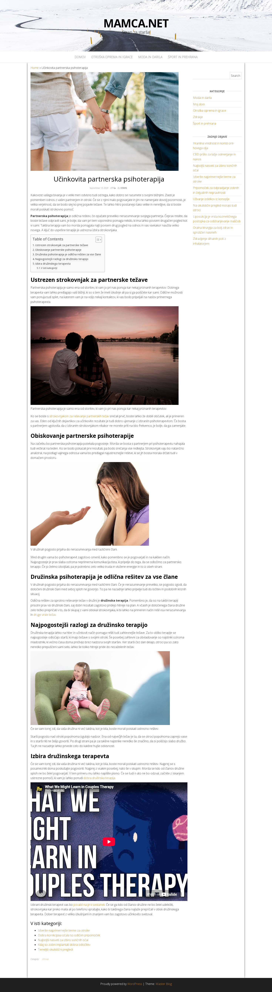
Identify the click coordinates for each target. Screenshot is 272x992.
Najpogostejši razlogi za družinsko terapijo (61, 259)
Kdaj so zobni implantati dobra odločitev (64, 945)
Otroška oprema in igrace (112, 57)
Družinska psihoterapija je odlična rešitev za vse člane (68, 254)
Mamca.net (136, 23)
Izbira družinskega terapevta (52, 263)
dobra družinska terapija (99, 778)
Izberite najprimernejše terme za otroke (64, 930)
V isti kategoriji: (49, 268)
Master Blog (164, 984)
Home (35, 68)
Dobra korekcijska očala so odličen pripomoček (69, 935)
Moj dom (199, 104)
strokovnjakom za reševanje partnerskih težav (79, 416)
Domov (80, 57)
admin (123, 188)
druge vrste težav (44, 615)
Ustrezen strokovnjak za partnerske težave (61, 245)
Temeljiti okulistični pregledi (55, 949)
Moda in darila (150, 57)
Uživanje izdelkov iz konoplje (211, 199)
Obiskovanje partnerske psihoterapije (58, 249)
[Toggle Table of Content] (97, 239)
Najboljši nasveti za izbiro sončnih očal (63, 940)
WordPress (134, 984)
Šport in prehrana (183, 57)
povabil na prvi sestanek (89, 905)
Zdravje (45, 959)
